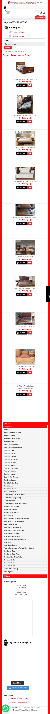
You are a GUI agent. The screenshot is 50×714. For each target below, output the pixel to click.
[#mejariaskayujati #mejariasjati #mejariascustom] (18, 671)
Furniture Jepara (10, 462)
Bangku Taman (9, 436)
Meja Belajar (8, 515)
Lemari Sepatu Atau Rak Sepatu (15, 504)
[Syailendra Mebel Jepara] (25, 4)
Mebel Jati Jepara (10, 510)
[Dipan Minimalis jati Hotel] (25, 325)
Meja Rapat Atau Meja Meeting (15, 539)
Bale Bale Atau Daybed (12, 433)
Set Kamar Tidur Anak (12, 554)
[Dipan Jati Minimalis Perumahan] (25, 286)
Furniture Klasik (9, 465)
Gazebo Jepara (9, 474)
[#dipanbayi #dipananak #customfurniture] (18, 651)
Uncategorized (9, 572)
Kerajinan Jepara (10, 480)
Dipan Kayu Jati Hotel (25, 257)
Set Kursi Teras (9, 566)
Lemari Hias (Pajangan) (12, 498)
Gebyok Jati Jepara (11, 477)
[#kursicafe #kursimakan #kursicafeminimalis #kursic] (18, 677)
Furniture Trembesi (11, 468)
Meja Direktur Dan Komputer (14, 521)
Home (5, 51)
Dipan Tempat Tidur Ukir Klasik (25, 115)
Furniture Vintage (10, 471)
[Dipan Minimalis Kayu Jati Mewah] (25, 215)
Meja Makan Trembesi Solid (14, 530)
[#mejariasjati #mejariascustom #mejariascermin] (18, 666)
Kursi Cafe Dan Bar (11, 483)
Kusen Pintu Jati (10, 492)
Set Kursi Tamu (9, 563)
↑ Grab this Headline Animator (18, 702)
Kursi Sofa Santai (10, 489)
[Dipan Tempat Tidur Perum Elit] (25, 179)
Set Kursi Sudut (9, 560)
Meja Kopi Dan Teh (10, 524)
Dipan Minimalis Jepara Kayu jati (25, 79)
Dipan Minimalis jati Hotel (25, 327)
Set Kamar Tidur (10, 551)
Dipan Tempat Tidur (11, 444)
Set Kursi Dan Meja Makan (13, 557)
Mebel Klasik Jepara (11, 512)
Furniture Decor (9, 453)
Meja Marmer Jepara (11, 533)
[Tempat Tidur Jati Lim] (25, 386)
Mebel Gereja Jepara (11, 507)
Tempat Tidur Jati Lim (25, 388)
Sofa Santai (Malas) (11, 569)
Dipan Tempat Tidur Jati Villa (25, 147)
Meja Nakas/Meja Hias (12, 536)
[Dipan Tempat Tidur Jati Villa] (25, 145)
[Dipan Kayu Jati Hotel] (25, 255)
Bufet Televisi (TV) (10, 441)
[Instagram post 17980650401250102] (18, 661)
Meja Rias (7, 542)
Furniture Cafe (9, 450)
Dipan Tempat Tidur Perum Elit (25, 181)
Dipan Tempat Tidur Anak (13, 447)
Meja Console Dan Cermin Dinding (16, 518)
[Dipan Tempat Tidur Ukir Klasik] (25, 113)
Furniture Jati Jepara (11, 459)
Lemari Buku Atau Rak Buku (14, 495)
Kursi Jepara (8, 486)
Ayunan (6, 430)
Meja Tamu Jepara (10, 545)
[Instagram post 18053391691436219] (18, 656)
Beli (29, 85)
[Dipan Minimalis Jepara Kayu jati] (25, 77)
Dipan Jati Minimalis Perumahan (25, 288)
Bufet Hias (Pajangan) (12, 438)
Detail (22, 85)
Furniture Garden (10, 456)
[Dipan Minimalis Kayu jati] (25, 364)
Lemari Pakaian (9, 501)
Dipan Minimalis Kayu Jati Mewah (25, 217)
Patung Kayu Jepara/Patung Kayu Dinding (19, 548)
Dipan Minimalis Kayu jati (25, 366)
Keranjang (40, 17)
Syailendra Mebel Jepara (31, 708)
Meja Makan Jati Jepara (12, 527)
